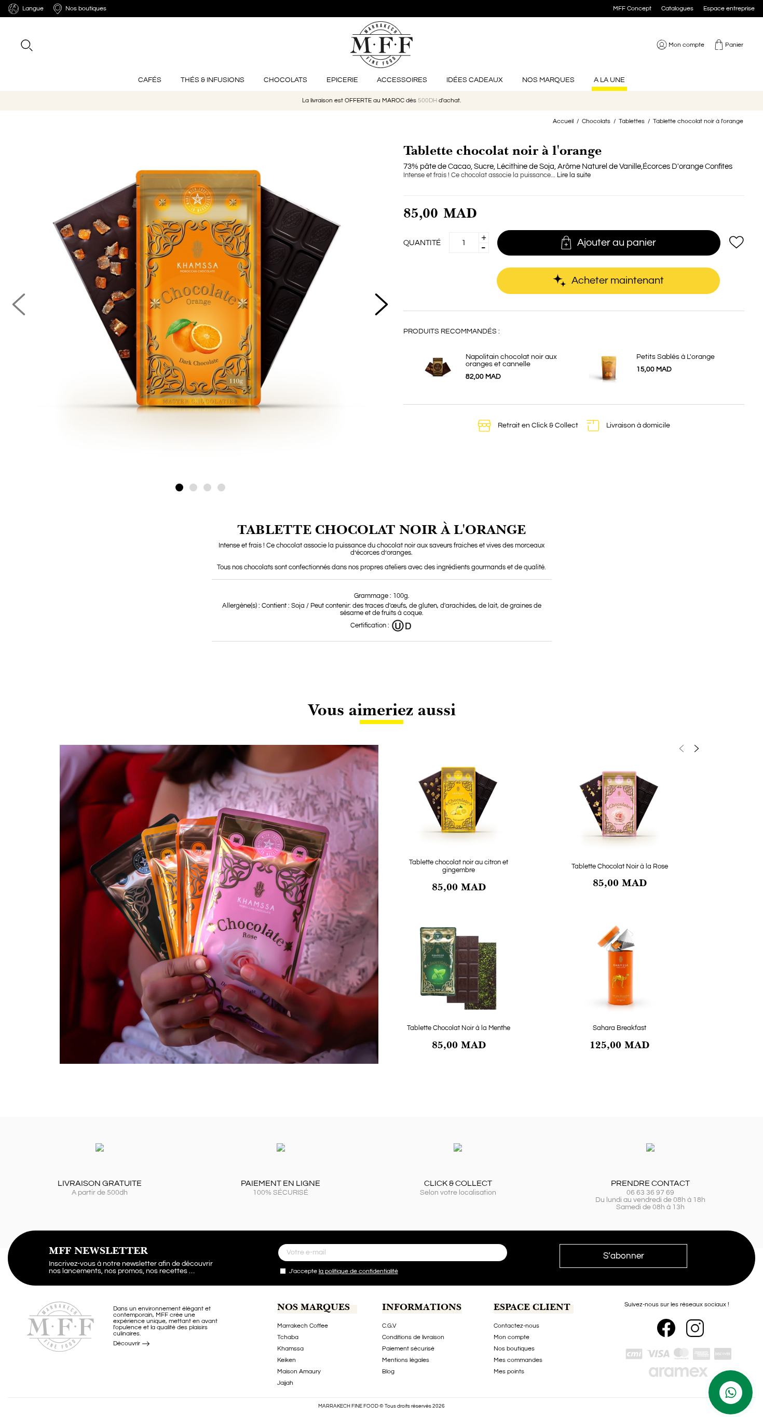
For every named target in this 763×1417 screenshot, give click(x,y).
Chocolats (285, 80)
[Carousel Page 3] (207, 487)
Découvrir (127, 1343)
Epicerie (342, 80)
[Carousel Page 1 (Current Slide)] (179, 487)
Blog (388, 1371)
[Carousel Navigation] (539, 749)
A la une (609, 80)
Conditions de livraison (413, 1337)
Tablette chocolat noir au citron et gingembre (458, 866)
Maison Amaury (299, 1371)
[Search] (26, 44)
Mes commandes (518, 1360)
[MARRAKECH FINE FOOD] (381, 44)
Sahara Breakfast (619, 1028)
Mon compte (511, 1337)
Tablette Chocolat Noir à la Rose (619, 866)
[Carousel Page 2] (193, 487)
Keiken (286, 1360)
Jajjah (285, 1383)
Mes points (509, 1371)
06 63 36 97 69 (650, 1192)
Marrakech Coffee (302, 1325)
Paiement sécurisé (408, 1348)
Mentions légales (405, 1360)
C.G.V (389, 1325)
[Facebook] (666, 1328)
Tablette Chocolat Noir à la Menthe (458, 1028)
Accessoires (402, 80)
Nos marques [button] (548, 80)
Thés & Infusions (212, 80)
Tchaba (287, 1337)
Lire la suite (574, 175)
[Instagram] (695, 1328)
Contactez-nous (516, 1325)
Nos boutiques (514, 1348)
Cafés (149, 80)
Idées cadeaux (474, 80)
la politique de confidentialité (358, 1271)
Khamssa (290, 1348)
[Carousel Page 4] (221, 487)
